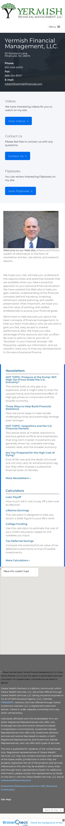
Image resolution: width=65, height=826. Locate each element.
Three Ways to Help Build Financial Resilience (28, 407)
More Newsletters (18, 478)
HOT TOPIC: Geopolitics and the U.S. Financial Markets (29, 427)
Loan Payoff (13, 497)
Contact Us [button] (16, 156)
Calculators (15, 491)
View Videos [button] (16, 121)
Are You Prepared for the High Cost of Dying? (30, 454)
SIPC (11, 702)
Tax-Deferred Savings (20, 540)
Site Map (6, 799)
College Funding (16, 523)
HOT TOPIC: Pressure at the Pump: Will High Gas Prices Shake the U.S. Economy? (31, 380)
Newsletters (15, 371)
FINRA (4, 702)
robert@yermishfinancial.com (23, 83)
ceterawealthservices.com (16, 780)
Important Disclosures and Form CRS (23, 786)
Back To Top (52, 810)
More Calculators (18, 560)
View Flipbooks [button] (19, 191)
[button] (54, 27)
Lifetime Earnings (17, 510)
